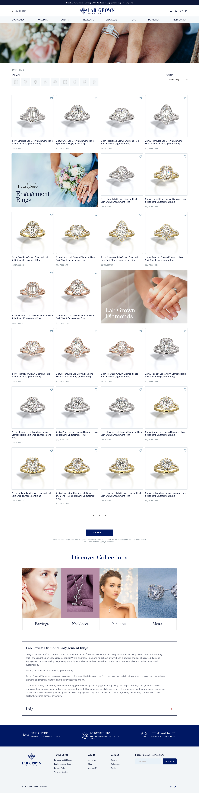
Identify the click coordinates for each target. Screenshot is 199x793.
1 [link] (87, 515)
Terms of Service (60, 772)
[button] (171, 10)
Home (14, 70)
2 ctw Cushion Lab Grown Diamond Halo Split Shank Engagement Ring (121, 433)
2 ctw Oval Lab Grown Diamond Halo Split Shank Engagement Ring (75, 142)
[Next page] (111, 515)
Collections (115, 764)
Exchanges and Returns (63, 764)
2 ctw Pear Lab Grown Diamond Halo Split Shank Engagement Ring (119, 200)
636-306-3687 (20, 11)
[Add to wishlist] (51, 98)
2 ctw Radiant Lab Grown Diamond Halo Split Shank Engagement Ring (165, 375)
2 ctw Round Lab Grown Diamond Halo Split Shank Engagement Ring (165, 433)
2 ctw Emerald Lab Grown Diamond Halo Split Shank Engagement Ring (32, 142)
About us (92, 760)
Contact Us (92, 768)
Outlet (113, 768)
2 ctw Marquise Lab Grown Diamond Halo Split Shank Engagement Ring (163, 142)
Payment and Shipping (63, 760)
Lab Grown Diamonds (38, 786)
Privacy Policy (60, 768)
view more (97, 533)
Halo (21, 70)
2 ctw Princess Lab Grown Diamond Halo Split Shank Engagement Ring (77, 433)
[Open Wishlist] (181, 10)
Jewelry (114, 760)
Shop (90, 764)
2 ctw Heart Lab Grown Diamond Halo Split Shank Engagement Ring (120, 142)
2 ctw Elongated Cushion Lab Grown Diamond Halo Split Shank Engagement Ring (31, 435)
